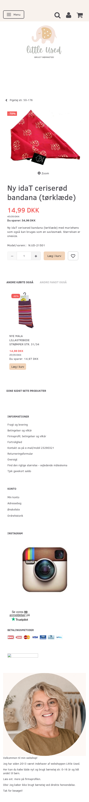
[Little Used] (44, 44)
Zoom (45, 173)
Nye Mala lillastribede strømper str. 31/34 (24, 340)
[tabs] (57, 14)
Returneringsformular (20, 453)
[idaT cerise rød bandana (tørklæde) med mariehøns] (44, 137)
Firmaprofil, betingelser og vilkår (26, 436)
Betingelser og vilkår (19, 430)
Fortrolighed (14, 442)
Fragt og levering (17, 424)
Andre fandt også (53, 282)
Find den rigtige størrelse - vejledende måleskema (37, 465)
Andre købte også (19, 282)
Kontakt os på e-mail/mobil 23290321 (30, 447)
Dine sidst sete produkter (26, 391)
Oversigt (12, 459)
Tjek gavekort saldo (19, 471)
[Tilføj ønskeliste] (73, 255)
